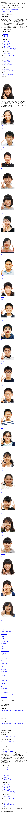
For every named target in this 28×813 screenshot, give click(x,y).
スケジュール (17, 705)
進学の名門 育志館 (8, 74)
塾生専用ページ (4, 11)
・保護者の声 (6, 61)
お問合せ (10, 11)
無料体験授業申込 (14, 9)
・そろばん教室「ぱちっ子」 (10, 55)
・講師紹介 (6, 47)
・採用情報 (6, 69)
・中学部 (5, 35)
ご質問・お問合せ (5, 9)
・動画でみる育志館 (8, 64)
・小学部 (5, 34)
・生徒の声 (6, 60)
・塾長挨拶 (6, 41)
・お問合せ (6, 72)
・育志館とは (6, 43)
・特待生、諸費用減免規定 (9, 49)
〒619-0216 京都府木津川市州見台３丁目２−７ (12, 710)
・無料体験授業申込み (8, 71)
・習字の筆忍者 (7, 53)
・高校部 (5, 36)
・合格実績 (6, 63)
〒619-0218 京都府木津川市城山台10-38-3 (10, 737)
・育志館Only (6, 44)
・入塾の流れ (6, 46)
